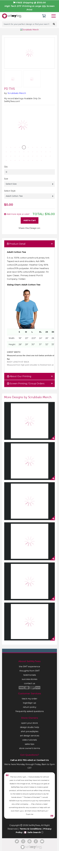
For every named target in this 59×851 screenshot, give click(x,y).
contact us (29, 683)
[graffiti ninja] (29, 421)
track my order (29, 698)
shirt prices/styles (29, 731)
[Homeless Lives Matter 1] (29, 501)
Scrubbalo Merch (17, 93)
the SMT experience (29, 666)
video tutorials (29, 740)
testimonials (29, 675)
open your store (29, 723)
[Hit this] (29, 461)
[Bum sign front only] (29, 541)
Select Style (10, 191)
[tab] (29, 244)
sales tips (29, 744)
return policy (29, 707)
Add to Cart (29, 220)
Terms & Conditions (31, 828)
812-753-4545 (25, 760)
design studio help (29, 727)
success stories (29, 679)
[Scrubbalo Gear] (29, 581)
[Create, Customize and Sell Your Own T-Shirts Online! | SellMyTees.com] (11, 16)
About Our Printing (20, 376)
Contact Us (42, 760)
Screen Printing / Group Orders (26, 383)
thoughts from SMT (29, 670)
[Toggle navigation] (54, 16)
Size (6, 179)
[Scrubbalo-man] (29, 621)
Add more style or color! (17, 214)
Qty (6, 166)
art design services (29, 735)
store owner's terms (29, 748)
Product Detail (17, 244)
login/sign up (29, 703)
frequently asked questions (30, 711)
